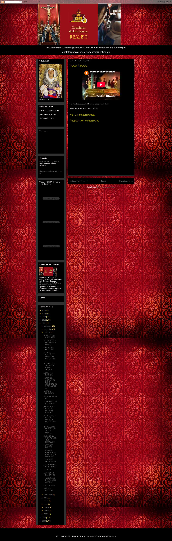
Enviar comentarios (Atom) (106, 187)
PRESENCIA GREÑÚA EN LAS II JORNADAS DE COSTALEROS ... (50, 383)
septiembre (48, 494)
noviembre (48, 329)
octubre (47, 332)
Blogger (113, 536)
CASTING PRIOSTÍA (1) (49, 392)
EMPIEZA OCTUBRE (48, 489)
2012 (44, 320)
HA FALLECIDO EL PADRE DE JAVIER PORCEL (50, 430)
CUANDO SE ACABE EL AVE (50, 460)
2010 (44, 518)
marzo (46, 507)
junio (46, 498)
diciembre (48, 326)
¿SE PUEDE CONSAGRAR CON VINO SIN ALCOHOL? (50, 453)
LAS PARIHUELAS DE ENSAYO (50, 402)
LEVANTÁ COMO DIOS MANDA (50, 466)
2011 (44, 323)
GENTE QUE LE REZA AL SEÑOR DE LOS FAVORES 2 (50, 357)
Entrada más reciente (79, 181)
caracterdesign (91, 536)
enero (46, 514)
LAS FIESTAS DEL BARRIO (49, 474)
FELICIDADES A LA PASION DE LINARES (50, 342)
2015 (44, 310)
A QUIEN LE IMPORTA (48, 374)
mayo (46, 501)
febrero (47, 510)
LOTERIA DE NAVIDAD (48, 446)
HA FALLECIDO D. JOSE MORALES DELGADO (49, 409)
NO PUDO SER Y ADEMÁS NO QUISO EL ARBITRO (50, 367)
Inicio (103, 181)
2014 (44, 313)
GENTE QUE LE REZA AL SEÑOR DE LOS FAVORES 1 (50, 420)
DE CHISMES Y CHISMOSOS (49, 336)
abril (46, 504)
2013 (44, 317)
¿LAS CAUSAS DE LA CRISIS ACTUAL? (50, 480)
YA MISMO (47, 470)
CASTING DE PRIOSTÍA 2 (49, 348)
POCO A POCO (49, 485)
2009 (44, 521)
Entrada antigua (126, 181)
